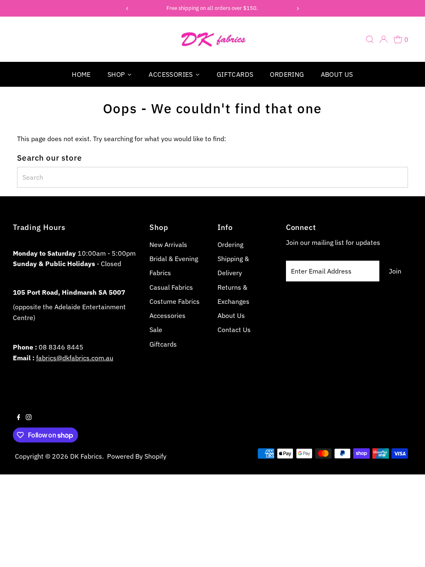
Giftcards (163, 344)
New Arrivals (168, 244)
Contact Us (234, 329)
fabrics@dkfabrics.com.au (74, 358)
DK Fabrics (86, 456)
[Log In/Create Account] (383, 39)
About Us (231, 315)
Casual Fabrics (171, 287)
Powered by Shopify (136, 456)
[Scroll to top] (408, 550)
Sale (155, 329)
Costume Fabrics (174, 301)
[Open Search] (370, 39)
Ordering (230, 244)
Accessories (167, 315)
